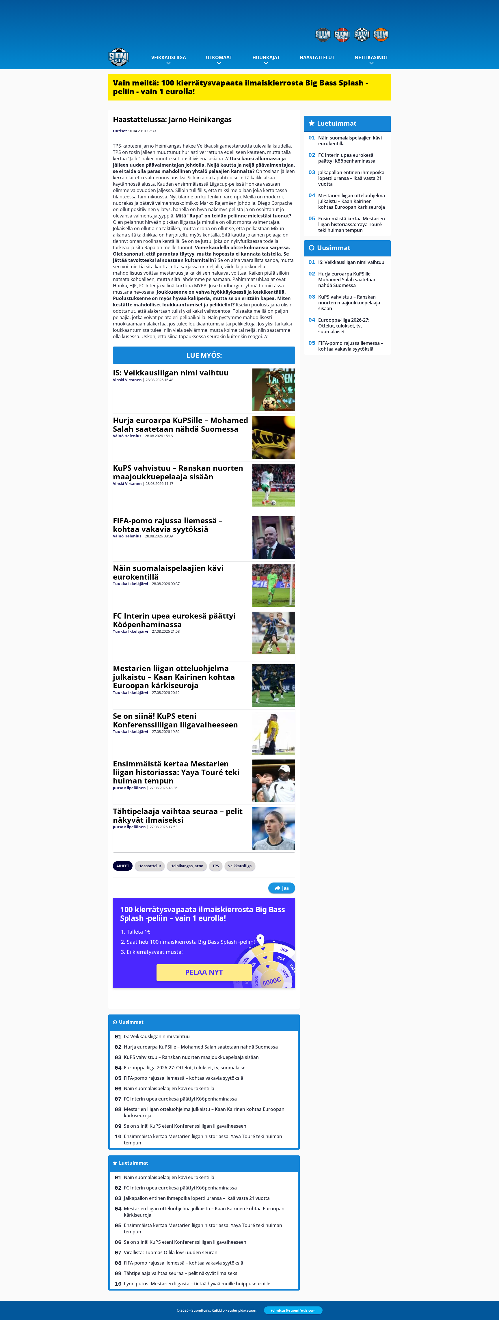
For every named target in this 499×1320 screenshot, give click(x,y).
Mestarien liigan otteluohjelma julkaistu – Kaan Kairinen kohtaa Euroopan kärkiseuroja (174, 677)
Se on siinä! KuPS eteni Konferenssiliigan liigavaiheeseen (175, 720)
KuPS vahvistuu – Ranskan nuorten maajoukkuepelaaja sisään (178, 472)
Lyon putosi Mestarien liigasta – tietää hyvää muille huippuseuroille (197, 1283)
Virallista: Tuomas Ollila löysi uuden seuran (170, 1252)
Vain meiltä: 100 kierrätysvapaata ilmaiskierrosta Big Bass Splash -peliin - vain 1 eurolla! (240, 86)
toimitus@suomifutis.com (293, 1310)
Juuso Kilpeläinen (129, 787)
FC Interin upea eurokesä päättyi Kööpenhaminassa (174, 620)
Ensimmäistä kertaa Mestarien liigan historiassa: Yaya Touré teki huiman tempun (176, 772)
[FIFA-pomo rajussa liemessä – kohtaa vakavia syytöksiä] (274, 537)
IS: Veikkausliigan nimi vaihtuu (171, 372)
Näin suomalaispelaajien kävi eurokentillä (168, 572)
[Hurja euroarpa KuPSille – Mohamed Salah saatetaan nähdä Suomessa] (274, 437)
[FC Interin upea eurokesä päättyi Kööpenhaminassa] (274, 633)
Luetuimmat (133, 1163)
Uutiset (120, 130)
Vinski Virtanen (127, 379)
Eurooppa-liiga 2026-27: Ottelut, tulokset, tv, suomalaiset (185, 1067)
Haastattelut (317, 57)
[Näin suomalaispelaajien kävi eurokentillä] (274, 585)
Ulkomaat (219, 57)
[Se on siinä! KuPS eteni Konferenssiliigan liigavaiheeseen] (274, 733)
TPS (216, 865)
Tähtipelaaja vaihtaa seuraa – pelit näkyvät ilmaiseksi (178, 815)
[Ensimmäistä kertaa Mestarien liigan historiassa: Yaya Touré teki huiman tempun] (274, 780)
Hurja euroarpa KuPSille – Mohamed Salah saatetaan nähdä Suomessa (180, 424)
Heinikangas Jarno (186, 865)
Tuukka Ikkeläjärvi (130, 583)
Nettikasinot (371, 57)
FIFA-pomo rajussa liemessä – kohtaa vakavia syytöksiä (168, 524)
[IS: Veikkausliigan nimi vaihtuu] (274, 389)
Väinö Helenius (127, 435)
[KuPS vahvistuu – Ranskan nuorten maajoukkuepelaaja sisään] (274, 485)
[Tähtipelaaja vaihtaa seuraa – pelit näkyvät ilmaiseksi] (274, 828)
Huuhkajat (266, 57)
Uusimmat (131, 1022)
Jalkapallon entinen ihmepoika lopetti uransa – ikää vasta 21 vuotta (197, 1198)
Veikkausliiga (168, 57)
